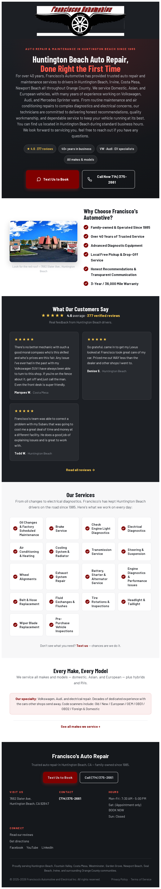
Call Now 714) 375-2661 (112, 179)
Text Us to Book (56, 179)
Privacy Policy (119, 879)
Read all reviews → (80, 470)
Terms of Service (141, 879)
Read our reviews (21, 834)
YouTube (32, 847)
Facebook (16, 847)
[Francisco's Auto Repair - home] (80, 20)
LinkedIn (47, 847)
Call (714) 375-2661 (99, 777)
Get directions (19, 841)
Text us (82, 645)
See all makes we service (79, 726)
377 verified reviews (103, 315)
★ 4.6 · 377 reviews (40, 149)
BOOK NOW (116, 810)
